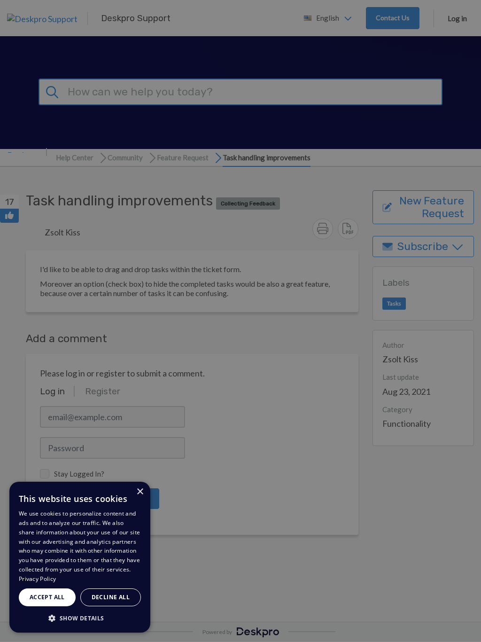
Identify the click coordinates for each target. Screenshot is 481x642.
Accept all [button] (47, 597)
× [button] (139, 491)
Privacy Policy (37, 579)
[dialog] (79, 557)
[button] (80, 617)
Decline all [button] (111, 597)
